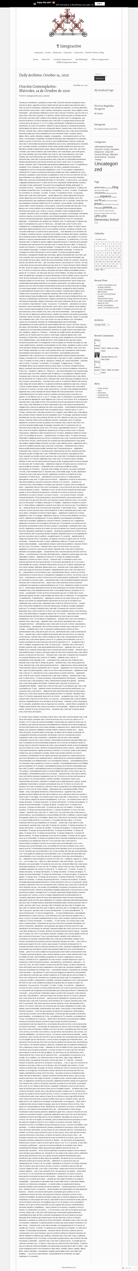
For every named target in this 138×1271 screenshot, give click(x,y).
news (113, 204)
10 (115, 253)
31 (115, 266)
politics (115, 208)
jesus (98, 203)
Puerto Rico (101, 210)
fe (100, 200)
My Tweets (98, 113)
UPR (97, 216)
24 (115, 262)
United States (112, 213)
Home (35, 59)
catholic (107, 190)
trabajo (107, 213)
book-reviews (97, 190)
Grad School (109, 200)
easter (115, 193)
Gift (99, 4)
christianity (99, 193)
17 (115, 257)
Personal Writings (102, 154)
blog (115, 187)
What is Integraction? (100, 59)
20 (100, 262)
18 (119, 257)
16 (111, 257)
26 (96, 266)
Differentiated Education (104, 147)
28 (104, 266)
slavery (112, 210)
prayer (96, 210)
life (103, 204)
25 (119, 262)
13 (100, 257)
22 (108, 262)
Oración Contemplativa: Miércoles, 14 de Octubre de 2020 (44, 88)
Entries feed (102, 393)
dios (112, 193)
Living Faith (109, 152)
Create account (103, 388)
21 (104, 262)
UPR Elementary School (106, 218)
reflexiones (107, 210)
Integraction (99, 152)
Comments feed (103, 395)
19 (96, 262)
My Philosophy (82, 59)
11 (119, 253)
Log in (100, 390)
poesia (107, 207)
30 (111, 266)
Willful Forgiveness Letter (67, 62)
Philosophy (114, 154)
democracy (108, 193)
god (103, 200)
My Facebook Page (104, 90)
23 (111, 262)
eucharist (113, 197)
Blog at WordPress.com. (69, 1267)
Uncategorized (31, 96)
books (102, 190)
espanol (105, 196)
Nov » (102, 269)
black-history (108, 187)
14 (104, 257)
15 (108, 257)
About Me (46, 59)
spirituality (97, 213)
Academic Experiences (63, 59)
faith (96, 200)
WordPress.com (103, 397)
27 (100, 266)
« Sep (96, 269)
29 (108, 266)
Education (99, 149)
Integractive (70, 46)
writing (96, 222)
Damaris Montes (107, 357)
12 (96, 257)
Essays (107, 149)
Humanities (115, 149)
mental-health (108, 204)
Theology (98, 159)
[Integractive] (69, 38)
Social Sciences (101, 157)
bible (102, 187)
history (115, 200)
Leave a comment (44, 96)
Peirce (117, 204)
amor (97, 187)
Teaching (111, 157)
